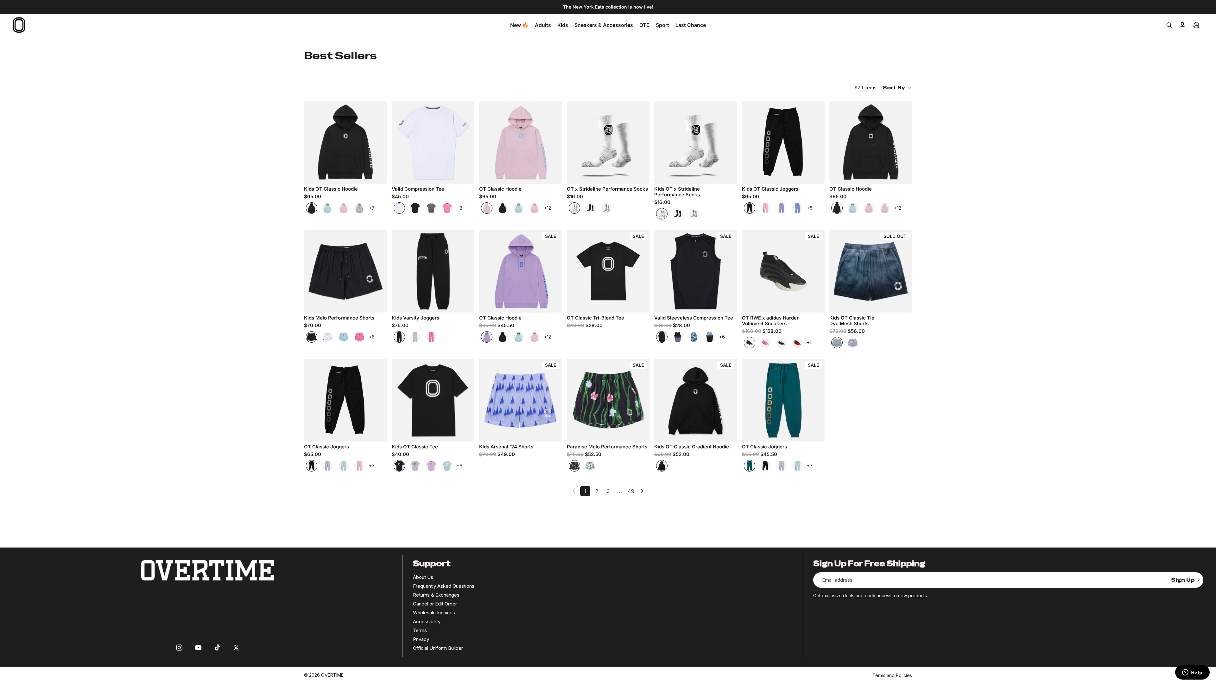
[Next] (642, 491)
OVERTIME (332, 675)
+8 (459, 208)
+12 (547, 208)
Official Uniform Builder (438, 648)
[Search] (1169, 25)
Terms (420, 630)
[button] (897, 88)
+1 (809, 342)
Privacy (421, 639)
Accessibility (426, 621)
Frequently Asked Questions (443, 586)
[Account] (1182, 25)
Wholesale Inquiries (434, 613)
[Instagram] (179, 647)
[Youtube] (198, 647)
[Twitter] (236, 647)
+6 (372, 337)
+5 (810, 208)
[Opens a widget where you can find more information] (1192, 673)
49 (631, 491)
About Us (423, 577)
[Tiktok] (217, 647)
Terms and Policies (892, 675)
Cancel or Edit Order (435, 604)
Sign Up (1183, 580)
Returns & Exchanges (436, 595)
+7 (372, 208)
